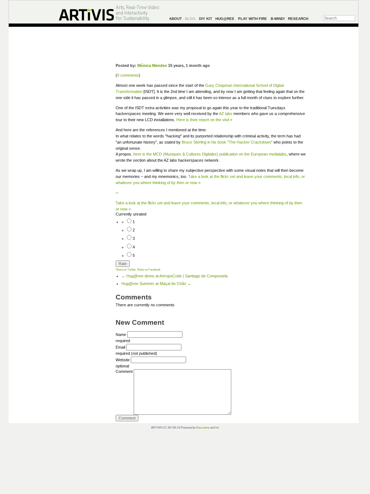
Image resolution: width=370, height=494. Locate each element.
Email (120, 347)
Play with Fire (252, 19)
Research (298, 19)
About (175, 19)
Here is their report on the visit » (204, 120)
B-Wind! (278, 19)
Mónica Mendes (152, 65)
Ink (217, 427)
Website (123, 360)
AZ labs (225, 113)
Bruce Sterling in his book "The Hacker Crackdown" (227, 142)
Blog (190, 19)
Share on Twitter (126, 269)
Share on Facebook (148, 269)
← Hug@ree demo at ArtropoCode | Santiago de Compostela (174, 276)
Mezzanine (203, 427)
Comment (124, 371)
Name (121, 334)
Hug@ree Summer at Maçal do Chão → (156, 283)
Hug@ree (225, 19)
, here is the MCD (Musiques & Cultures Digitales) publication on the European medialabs (209, 154)
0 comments (128, 75)
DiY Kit (205, 19)
